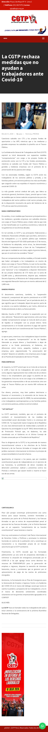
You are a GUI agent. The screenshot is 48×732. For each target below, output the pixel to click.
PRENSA (36, 134)
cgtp (20, 134)
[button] (42, 726)
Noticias (28, 134)
